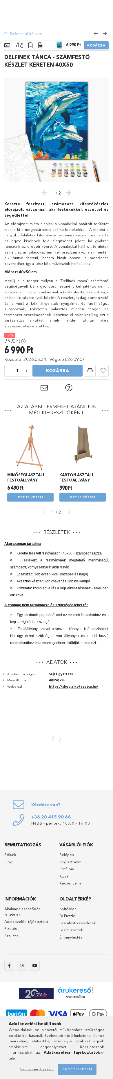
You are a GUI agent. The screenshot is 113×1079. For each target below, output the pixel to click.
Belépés (66, 854)
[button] (90, 371)
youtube (35, 966)
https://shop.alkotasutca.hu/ (73, 686)
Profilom (66, 868)
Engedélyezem (77, 1069)
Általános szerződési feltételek (22, 911)
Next (66, 511)
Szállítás (11, 935)
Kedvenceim (70, 883)
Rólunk (10, 854)
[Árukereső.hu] (75, 990)
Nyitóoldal (68, 908)
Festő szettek (71, 930)
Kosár (64, 876)
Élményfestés (71, 937)
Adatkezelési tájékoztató (26, 921)
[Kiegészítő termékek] (19, 45)
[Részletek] (30, 45)
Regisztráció (70, 861)
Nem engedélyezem (37, 1069)
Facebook (9, 966)
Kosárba (96, 45)
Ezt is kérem (30, 497)
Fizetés (10, 928)
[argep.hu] (36, 993)
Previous (46, 511)
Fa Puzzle (67, 915)
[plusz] (26, 371)
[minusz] (9, 371)
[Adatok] (40, 45)
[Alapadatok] (7, 45)
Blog (8, 861)
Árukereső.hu (75, 996)
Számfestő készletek (77, 923)
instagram (22, 966)
